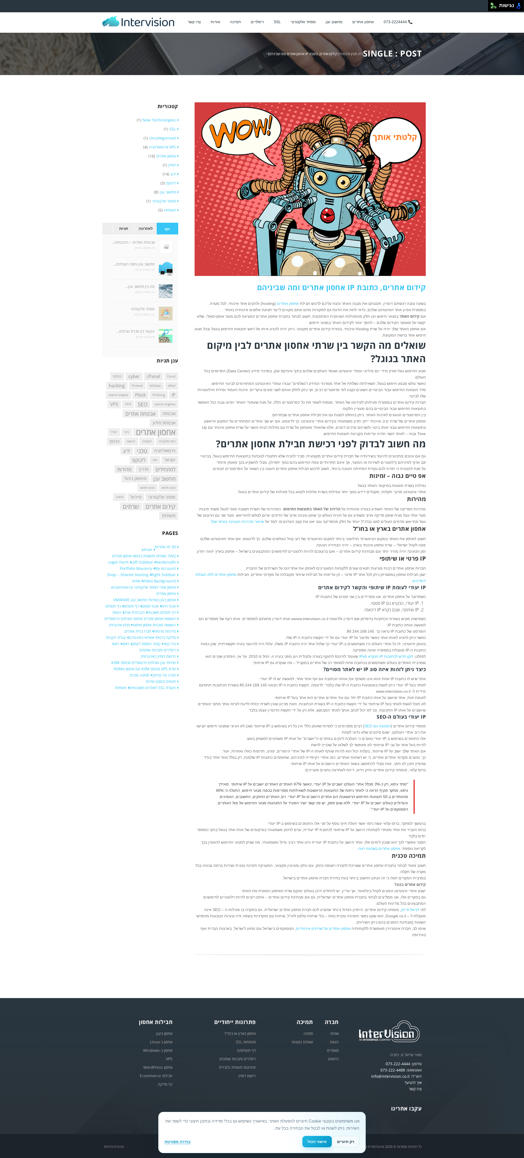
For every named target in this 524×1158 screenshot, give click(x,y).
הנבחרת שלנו (134, 612)
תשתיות (170, 210)
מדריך (143, 469)
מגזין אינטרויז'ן (347, 53)
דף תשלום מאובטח (161, 612)
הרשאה (130, 441)
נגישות (505, 5)
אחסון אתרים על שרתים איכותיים (323, 928)
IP (173, 395)
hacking (117, 386)
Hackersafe (166, 562)
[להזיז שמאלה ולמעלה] (492, 4)
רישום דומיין (247, 1075)
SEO (143, 404)
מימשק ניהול (135, 478)
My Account (165, 568)
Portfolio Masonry (136, 568)
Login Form (118, 562)
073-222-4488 (392, 1070)
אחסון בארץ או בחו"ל (240, 1033)
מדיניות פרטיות (164, 631)
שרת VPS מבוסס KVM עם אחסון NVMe (145, 668)
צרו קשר (194, 22)
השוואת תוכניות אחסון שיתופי (154, 624)
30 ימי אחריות (165, 546)
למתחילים (165, 469)
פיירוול (135, 497)
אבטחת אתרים (141, 413)
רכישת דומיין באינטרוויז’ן (158, 656)
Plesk (140, 395)
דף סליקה (165, 1084)
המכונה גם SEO (377, 726)
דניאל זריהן (410, 909)
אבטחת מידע (164, 423)
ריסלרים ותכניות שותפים (157, 650)
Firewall (137, 386)
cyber (134, 376)
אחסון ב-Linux (161, 1041)
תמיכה (235, 22)
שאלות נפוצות (302, 1041)
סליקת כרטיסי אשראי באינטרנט (152, 637)
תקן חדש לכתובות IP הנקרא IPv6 (386, 656)
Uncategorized (162, 138)
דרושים (333, 1058)
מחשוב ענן (334, 22)
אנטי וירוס (168, 606)
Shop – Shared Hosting (127, 574)
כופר (154, 460)
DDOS (117, 376)
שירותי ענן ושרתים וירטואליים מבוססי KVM (143, 662)
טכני (142, 451)
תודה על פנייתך (164, 675)
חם (167, 229)
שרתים (131, 506)
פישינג (119, 497)
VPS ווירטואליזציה (162, 147)
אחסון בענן (164, 1033)
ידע (173, 174)
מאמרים (333, 1050)
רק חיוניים (345, 1141)
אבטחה (168, 413)
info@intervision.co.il (390, 1076)
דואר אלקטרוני (167, 441)
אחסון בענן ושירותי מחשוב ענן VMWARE (144, 599)
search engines (164, 404)
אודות (136, 581)
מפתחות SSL (246, 1041)
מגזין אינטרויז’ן (119, 624)
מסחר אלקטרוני (303, 22)
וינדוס (115, 441)
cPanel (153, 376)
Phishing (159, 395)
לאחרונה (146, 229)
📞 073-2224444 (398, 22)
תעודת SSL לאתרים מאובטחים (152, 687)
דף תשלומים (246, 1050)
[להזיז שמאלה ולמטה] (492, 7)
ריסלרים (257, 22)
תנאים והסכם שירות (161, 681)
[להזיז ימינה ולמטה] (495, 7)
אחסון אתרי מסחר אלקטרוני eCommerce (143, 587)
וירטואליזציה (164, 451)
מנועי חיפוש (147, 488)
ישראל (169, 460)
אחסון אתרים (363, 22)
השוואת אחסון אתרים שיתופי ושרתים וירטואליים (140, 618)
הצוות (116, 612)
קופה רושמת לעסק (146, 643)
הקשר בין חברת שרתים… (135, 331)
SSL (277, 22)
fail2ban (155, 386)
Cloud (171, 376)
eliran (147, 549)
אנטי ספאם (150, 606)
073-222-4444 (398, 1063)
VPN (128, 404)
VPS (114, 404)
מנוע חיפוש (168, 488)
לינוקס (171, 183)
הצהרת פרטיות (114, 1146)
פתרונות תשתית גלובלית (237, 1067)
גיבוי (126, 432)
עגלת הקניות (116, 637)
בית (360, 53)
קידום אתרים (160, 506)
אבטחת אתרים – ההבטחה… (133, 242)
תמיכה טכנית (139, 675)
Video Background (159, 581)
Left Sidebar (142, 562)
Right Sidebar (163, 574)
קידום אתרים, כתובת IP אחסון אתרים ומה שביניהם (341, 287)
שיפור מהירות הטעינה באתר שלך (237, 521)
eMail (171, 386)
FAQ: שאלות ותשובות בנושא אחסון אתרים (144, 555)
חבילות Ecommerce (156, 1075)
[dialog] (262, 1132)
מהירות (124, 469)
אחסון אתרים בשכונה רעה (379, 848)
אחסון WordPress (157, 1067)
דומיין (172, 165)
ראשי (125, 643)
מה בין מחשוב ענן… (139, 286)
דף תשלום (131, 606)
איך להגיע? (413, 1082)
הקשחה (147, 441)
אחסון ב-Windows (157, 1050)
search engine (118, 395)
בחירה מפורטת (177, 1141)
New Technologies (159, 120)
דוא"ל (114, 432)
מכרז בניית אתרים (137, 631)
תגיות (123, 229)
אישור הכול (317, 1141)
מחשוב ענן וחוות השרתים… (133, 264)
